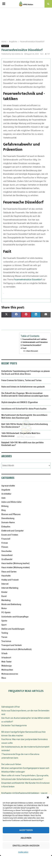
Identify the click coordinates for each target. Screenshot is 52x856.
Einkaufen (5, 527)
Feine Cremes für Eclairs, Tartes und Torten (21, 380)
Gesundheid (6, 555)
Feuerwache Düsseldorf (31, 345)
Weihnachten (7, 670)
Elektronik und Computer (12, 531)
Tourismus (6, 641)
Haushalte (6, 576)
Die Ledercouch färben (11, 764)
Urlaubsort (6, 657)
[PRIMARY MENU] (3, 4)
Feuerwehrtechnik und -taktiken (34, 339)
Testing (4, 633)
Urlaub (4, 653)
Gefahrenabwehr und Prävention (35, 342)
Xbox (3, 678)
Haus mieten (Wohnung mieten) (15, 567)
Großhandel (6, 559)
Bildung (4, 506)
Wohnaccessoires (9, 674)
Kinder (4, 592)
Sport (3, 625)
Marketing (6, 600)
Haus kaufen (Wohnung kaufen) (15, 563)
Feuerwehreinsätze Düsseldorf (28, 279)
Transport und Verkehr (11, 645)
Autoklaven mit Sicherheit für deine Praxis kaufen (23, 409)
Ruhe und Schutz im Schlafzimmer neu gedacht (23, 387)
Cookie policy (23, 852)
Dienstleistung (7, 518)
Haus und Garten (9, 572)
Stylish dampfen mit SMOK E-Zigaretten (19, 402)
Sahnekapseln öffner (10, 707)
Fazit (24, 348)
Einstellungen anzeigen (26, 845)
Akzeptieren (26, 830)
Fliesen (4, 547)
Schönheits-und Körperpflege (14, 617)
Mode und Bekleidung (11, 604)
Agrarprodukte (8, 486)
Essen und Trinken (9, 535)
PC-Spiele (5, 612)
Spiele (4, 621)
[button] (47, 797)
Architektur (6, 494)
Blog (3, 510)
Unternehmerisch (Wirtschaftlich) (16, 649)
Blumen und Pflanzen (11, 514)
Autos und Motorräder (11, 502)
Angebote (5, 46)
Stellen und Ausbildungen (13, 629)
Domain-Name (8, 522)
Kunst (4, 596)
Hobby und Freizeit (9, 580)
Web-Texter (6, 662)
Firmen (4, 543)
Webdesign (6, 666)
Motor (4, 608)
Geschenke (6, 551)
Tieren (4, 637)
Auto (3, 498)
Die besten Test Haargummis (14, 725)
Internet (4, 584)
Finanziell (5, 539)
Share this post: (32, 351)
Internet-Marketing (9, 588)
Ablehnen (26, 838)
